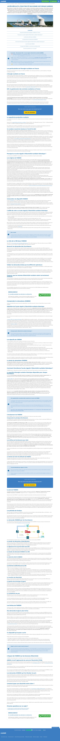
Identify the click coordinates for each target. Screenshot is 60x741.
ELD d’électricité (36, 662)
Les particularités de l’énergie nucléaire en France (30, 32)
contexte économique (12, 623)
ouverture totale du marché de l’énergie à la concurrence (40, 185)
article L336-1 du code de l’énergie (14, 319)
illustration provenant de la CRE (23, 522)
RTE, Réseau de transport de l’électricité (22, 138)
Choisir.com (9, 3)
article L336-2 (10, 378)
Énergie (12, 3)
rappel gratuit (54, 1)
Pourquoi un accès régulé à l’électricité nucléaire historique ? (30, 34)
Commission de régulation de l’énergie (20, 243)
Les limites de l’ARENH (30, 43)
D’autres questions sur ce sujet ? (30, 48)
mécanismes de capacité (15, 203)
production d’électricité (30, 86)
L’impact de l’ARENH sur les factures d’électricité (30, 46)
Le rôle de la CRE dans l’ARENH (30, 37)
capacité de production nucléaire (19, 122)
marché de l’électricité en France (39, 99)
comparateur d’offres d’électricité (38, 688)
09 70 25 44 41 (46, 1)
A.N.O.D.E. (20, 226)
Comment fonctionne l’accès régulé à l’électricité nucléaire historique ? (30, 41)
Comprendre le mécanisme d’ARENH (30, 39)
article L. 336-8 (14, 323)
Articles (16, 3)
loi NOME (12, 200)
